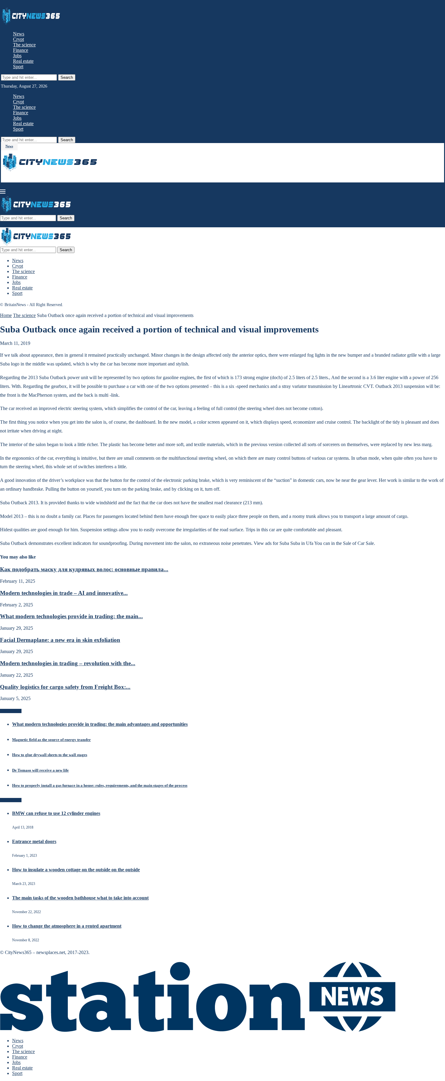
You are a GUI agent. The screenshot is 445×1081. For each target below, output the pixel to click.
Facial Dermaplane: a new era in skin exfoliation (60, 640)
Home (6, 315)
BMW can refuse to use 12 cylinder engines (56, 813)
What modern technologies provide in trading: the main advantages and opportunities (100, 724)
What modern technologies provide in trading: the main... (71, 616)
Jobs (17, 55)
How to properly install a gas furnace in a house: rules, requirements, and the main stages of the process (99, 785)
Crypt (18, 39)
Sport (18, 66)
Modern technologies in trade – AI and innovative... (64, 593)
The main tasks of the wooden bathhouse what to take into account (80, 897)
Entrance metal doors (34, 841)
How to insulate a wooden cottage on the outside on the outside (76, 869)
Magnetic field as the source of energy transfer (51, 739)
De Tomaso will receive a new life (40, 770)
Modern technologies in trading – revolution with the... (67, 663)
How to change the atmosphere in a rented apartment (66, 926)
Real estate (23, 61)
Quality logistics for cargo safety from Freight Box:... (65, 687)
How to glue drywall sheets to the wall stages (49, 754)
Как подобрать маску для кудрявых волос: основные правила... (84, 569)
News (18, 33)
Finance (20, 50)
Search (67, 77)
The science (24, 44)
